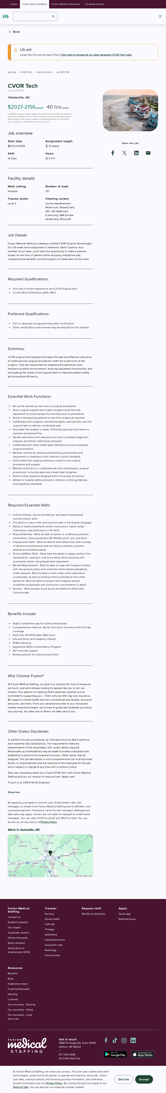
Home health (52, 919)
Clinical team (52, 955)
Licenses (13, 999)
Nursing (12, 72)
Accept (144, 1079)
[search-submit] (53, 16)
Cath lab (49, 924)
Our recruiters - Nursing (21, 1004)
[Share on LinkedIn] (136, 152)
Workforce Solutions (93, 914)
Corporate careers (18, 932)
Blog (10, 978)
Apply (123, 908)
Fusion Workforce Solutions (66, 4)
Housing (13, 994)
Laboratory (51, 934)
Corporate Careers (94, 4)
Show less (14, 792)
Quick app (124, 914)
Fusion (13, 4)
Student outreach (18, 922)
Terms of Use (20, 1087)
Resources (15, 968)
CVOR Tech (26, 72)
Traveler (50, 908)
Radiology (50, 950)
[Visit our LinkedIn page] (133, 1040)
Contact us (14, 917)
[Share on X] (124, 152)
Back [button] (16, 32)
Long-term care (54, 945)
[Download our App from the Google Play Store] (115, 1054)
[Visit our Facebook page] (106, 1040)
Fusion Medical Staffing (35, 4)
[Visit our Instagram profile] (124, 1040)
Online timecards (18, 937)
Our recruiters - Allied (20, 1009)
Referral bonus (127, 919)
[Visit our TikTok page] (115, 1040)
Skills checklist (16, 943)
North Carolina (44, 72)
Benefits (13, 973)
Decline (123, 1079)
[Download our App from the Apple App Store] (142, 1054)
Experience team (18, 983)
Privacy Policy (49, 822)
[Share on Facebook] (112, 152)
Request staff (91, 908)
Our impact (14, 927)
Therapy (49, 929)
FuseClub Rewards (19, 989)
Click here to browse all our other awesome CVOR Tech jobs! (96, 55)
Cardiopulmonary (55, 939)
